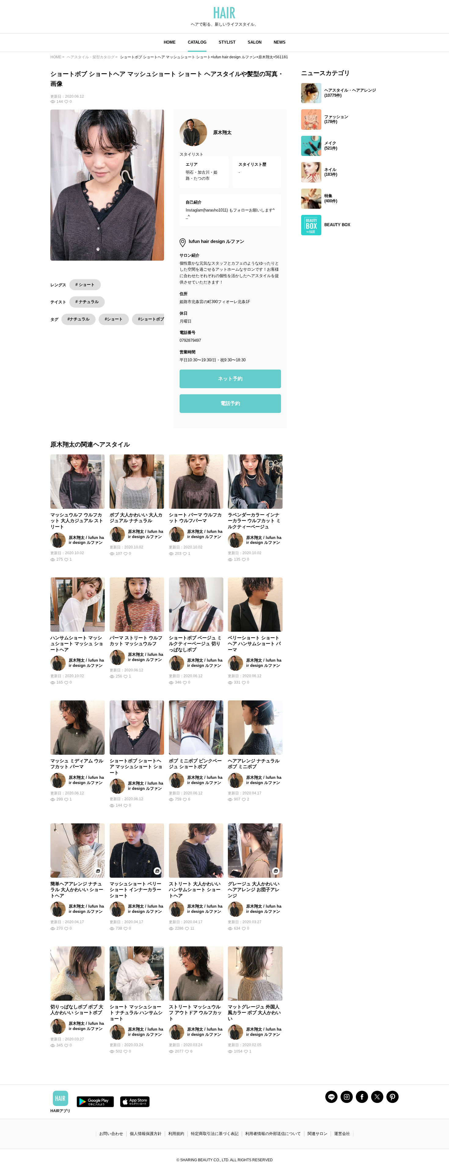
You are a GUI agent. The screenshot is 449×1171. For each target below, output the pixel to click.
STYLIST (227, 42)
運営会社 (342, 1133)
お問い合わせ (111, 1133)
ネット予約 (230, 378)
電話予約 (230, 403)
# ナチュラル (87, 301)
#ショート (114, 319)
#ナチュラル (78, 319)
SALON (254, 42)
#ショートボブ (151, 319)
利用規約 (176, 1133)
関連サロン (317, 1133)
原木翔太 (222, 132)
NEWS (280, 42)
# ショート (85, 284)
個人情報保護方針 (146, 1133)
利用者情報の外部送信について (273, 1133)
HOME (170, 42)
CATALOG (197, 42)
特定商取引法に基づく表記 (215, 1133)
